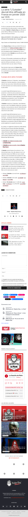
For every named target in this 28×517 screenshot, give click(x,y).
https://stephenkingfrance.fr (14, 213)
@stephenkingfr (14, 458)
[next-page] (4, 248)
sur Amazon (23, 173)
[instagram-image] (4, 464)
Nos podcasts (4, 238)
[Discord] (5, 216)
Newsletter (23, 511)
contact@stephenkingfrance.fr (17, 497)
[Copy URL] (19, 22)
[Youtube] (22, 216)
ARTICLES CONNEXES (6, 223)
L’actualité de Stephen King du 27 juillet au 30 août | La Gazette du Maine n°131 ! (14, 417)
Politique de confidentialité (16, 512)
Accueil (2, 5)
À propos (8, 512)
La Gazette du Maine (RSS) (6, 511)
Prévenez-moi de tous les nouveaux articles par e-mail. (13, 285)
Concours (18, 511)
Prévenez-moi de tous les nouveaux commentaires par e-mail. (15, 283)
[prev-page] (2, 248)
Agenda (14, 511)
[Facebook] (7, 22)
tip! (6, 328)
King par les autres (6, 451)
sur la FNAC (5, 175)
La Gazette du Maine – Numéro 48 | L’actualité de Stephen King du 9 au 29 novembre (17, 236)
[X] (10, 22)
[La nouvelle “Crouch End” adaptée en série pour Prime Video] (14, 429)
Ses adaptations (4, 7)
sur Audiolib (20, 177)
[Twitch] (17, 216)
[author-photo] (14, 209)
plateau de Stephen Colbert (16, 47)
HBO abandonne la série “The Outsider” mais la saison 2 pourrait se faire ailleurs (17, 243)
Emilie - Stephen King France (8, 19)
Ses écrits (3, 229)
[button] (2, 2)
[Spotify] (14, 216)
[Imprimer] (16, 22)
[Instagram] (11, 216)
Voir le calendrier (5, 323)
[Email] (13, 22)
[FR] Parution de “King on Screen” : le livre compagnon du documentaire (16, 313)
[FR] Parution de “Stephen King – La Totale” (16, 309)
